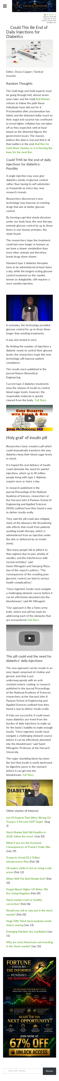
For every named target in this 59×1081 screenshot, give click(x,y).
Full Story (40, 400)
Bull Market (43, 99)
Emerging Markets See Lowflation (26, 931)
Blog (51, 15)
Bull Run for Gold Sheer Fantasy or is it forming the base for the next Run (29, 148)
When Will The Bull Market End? (26, 879)
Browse (49, 1071)
